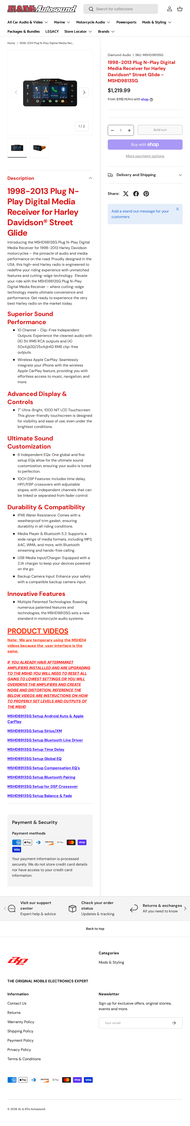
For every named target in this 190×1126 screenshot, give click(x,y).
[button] (180, 9)
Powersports (126, 22)
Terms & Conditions (24, 1058)
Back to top (95, 929)
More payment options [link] (145, 156)
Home (11, 43)
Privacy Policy (19, 1049)
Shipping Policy (20, 1031)
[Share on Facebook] (136, 194)
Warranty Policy (20, 1021)
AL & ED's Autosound (31, 1109)
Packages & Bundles (23, 31)
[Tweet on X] (126, 194)
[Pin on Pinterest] (146, 194)
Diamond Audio (119, 55)
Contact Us (16, 1003)
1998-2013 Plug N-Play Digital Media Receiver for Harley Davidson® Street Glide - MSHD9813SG (47, 43)
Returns (14, 1012)
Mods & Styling (111, 962)
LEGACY (52, 31)
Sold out (160, 130)
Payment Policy (20, 1040)
